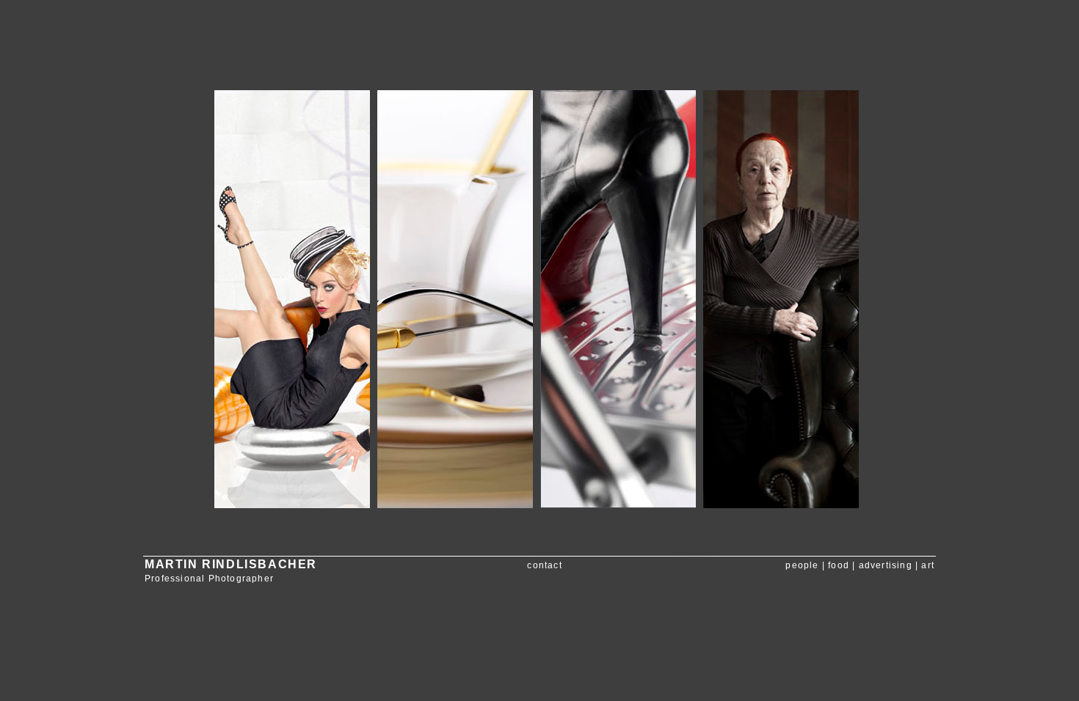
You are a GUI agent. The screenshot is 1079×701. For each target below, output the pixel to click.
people (801, 565)
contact (544, 565)
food (838, 565)
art (927, 565)
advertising (885, 565)
